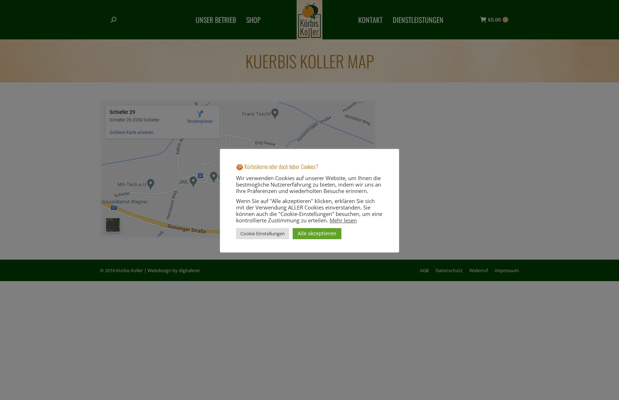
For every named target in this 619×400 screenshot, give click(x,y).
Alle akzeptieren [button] (317, 233)
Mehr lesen (343, 220)
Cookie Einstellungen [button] (262, 233)
